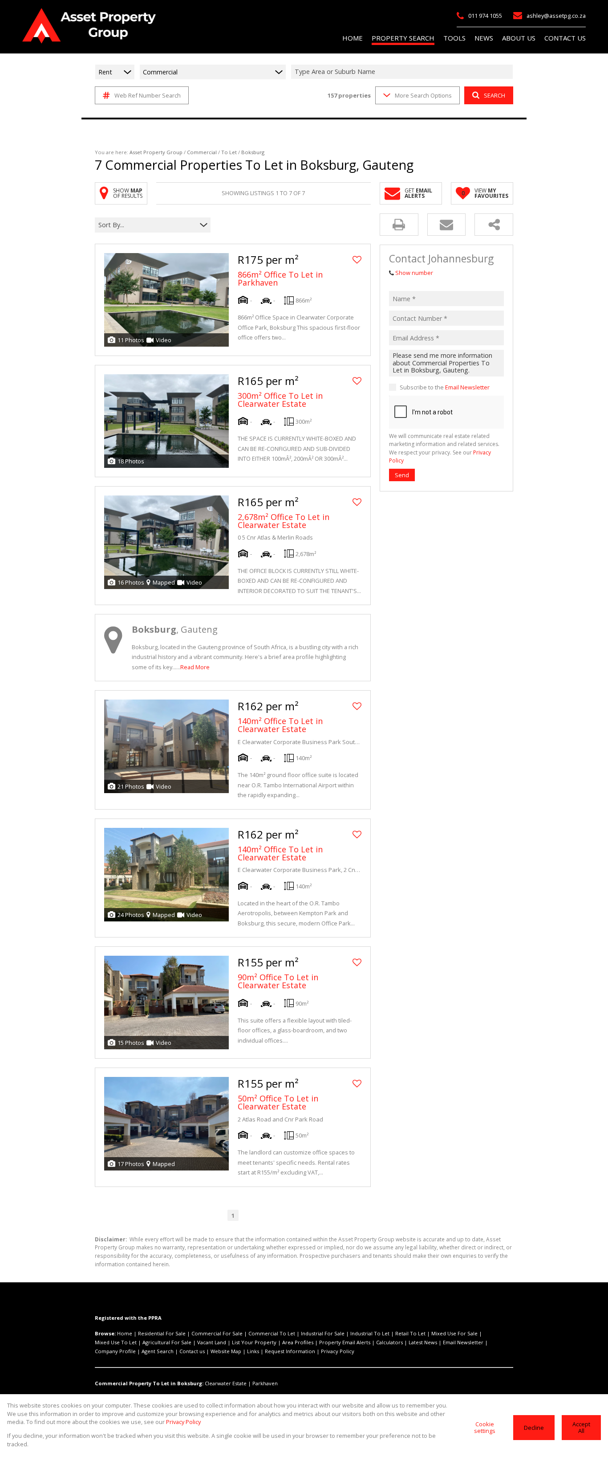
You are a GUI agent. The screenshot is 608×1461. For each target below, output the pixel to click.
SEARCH (494, 95)
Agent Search (158, 1351)
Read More (195, 667)
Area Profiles (297, 1342)
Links (253, 1351)
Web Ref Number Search (147, 95)
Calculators (389, 1342)
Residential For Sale (162, 1333)
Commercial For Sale (217, 1333)
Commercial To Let (271, 1333)
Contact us (192, 1351)
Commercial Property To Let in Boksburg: (149, 1383)
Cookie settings (484, 1427)
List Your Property (254, 1342)
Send (402, 475)
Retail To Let (410, 1333)
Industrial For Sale (323, 1333)
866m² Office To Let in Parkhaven (280, 278)
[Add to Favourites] (357, 259)
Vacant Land (211, 1342)
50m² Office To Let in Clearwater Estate (278, 1102)
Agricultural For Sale (166, 1342)
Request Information (290, 1351)
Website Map (226, 1351)
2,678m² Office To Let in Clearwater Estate (283, 521)
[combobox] (403, 72)
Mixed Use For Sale (454, 1333)
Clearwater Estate (226, 1383)
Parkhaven (265, 1383)
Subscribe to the (445, 387)
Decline (534, 1428)
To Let (229, 152)
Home (124, 1333)
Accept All (581, 1427)
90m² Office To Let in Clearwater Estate (278, 981)
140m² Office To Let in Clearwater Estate (280, 725)
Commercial (202, 152)
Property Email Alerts (344, 1342)
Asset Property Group (156, 152)
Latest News (423, 1342)
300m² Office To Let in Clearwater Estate (280, 400)
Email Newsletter (467, 387)
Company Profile (115, 1351)
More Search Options (423, 95)
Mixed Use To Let (116, 1342)
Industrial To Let (369, 1333)
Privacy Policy (337, 1351)
